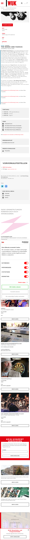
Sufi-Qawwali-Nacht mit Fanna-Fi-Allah (12, 413)
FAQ (15, 526)
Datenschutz (15, 519)
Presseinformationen (11, 8)
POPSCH (3, 308)
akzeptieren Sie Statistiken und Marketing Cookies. (13, 134)
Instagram (7, 195)
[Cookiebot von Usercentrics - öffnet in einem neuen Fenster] (22, 242)
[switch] (26, 267)
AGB (15, 516)
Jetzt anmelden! (15, 536)
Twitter (6, 197)
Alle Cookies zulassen (15, 287)
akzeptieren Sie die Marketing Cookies (11, 90)
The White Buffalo (6, 378)
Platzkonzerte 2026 (6, 236)
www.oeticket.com (12, 169)
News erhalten (15, 455)
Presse (2, 8)
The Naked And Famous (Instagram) (13, 127)
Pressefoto (7, 150)
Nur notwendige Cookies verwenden (15, 296)
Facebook (7, 193)
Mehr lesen (15, 319)
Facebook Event (8, 123)
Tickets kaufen (7, 24)
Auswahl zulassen (15, 291)
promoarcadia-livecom (8, 142)
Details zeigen (21, 282)
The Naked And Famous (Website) (13, 129)
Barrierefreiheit (15, 522)
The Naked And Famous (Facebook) (13, 125)
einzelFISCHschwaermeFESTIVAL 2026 (11, 343)
